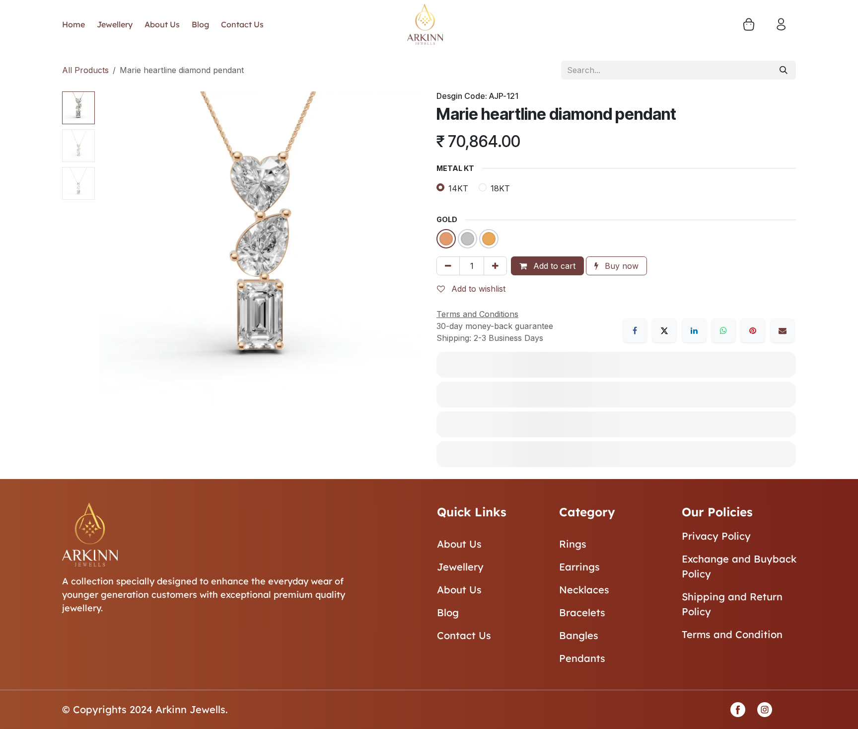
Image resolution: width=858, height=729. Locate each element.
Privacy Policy (716, 536)
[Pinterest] (753, 330)
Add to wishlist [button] (477, 289)
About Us (459, 544)
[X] (664, 330)
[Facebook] (635, 330)
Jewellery (460, 567)
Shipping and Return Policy (732, 604)
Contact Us (464, 635)
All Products (85, 70)
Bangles (578, 635)
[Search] (783, 70)
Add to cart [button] (553, 266)
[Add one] (495, 265)
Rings (572, 544)
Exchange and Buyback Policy (739, 566)
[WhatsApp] (723, 330)
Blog (448, 612)
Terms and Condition (732, 634)
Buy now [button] (620, 266)
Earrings (579, 567)
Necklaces (584, 589)
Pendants (582, 658)
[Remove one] (448, 265)
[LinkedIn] (694, 330)
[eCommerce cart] (748, 24)
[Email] (782, 330)
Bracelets (582, 612)
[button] (115, 253)
